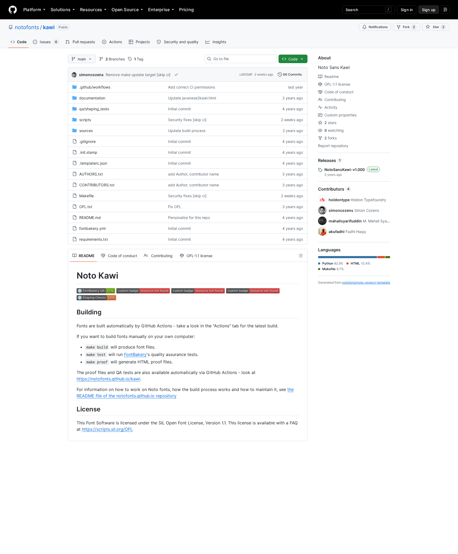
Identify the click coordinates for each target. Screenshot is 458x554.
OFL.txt (85, 206)
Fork (409, 27)
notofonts (27, 27)
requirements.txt (93, 239)
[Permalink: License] (73, 409)
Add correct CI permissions (191, 87)
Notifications (378, 27)
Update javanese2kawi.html (192, 98)
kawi (49, 27)
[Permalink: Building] (73, 312)
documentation (92, 98)
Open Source (125, 9)
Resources (91, 9)
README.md (90, 217)
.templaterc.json (93, 163)
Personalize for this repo (189, 217)
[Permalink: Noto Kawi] (73, 275)
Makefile (86, 196)
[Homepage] (12, 9)
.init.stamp (88, 152)
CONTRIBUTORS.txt (96, 185)
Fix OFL (174, 206)
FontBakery (135, 354)
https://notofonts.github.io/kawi (108, 378)
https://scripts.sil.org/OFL (107, 429)
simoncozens (91, 74)
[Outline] (300, 255)
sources (86, 130)
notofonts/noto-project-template (366, 282)
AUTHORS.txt (91, 174)
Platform (32, 9)
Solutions (61, 9)
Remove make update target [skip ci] (138, 74)
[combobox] (242, 59)
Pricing (186, 9)
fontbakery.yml (92, 228)
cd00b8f (245, 74)
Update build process (186, 130)
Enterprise (159, 9)
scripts (85, 119)
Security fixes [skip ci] (187, 119)
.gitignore (87, 141)
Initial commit (179, 109)
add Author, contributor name (193, 174)
